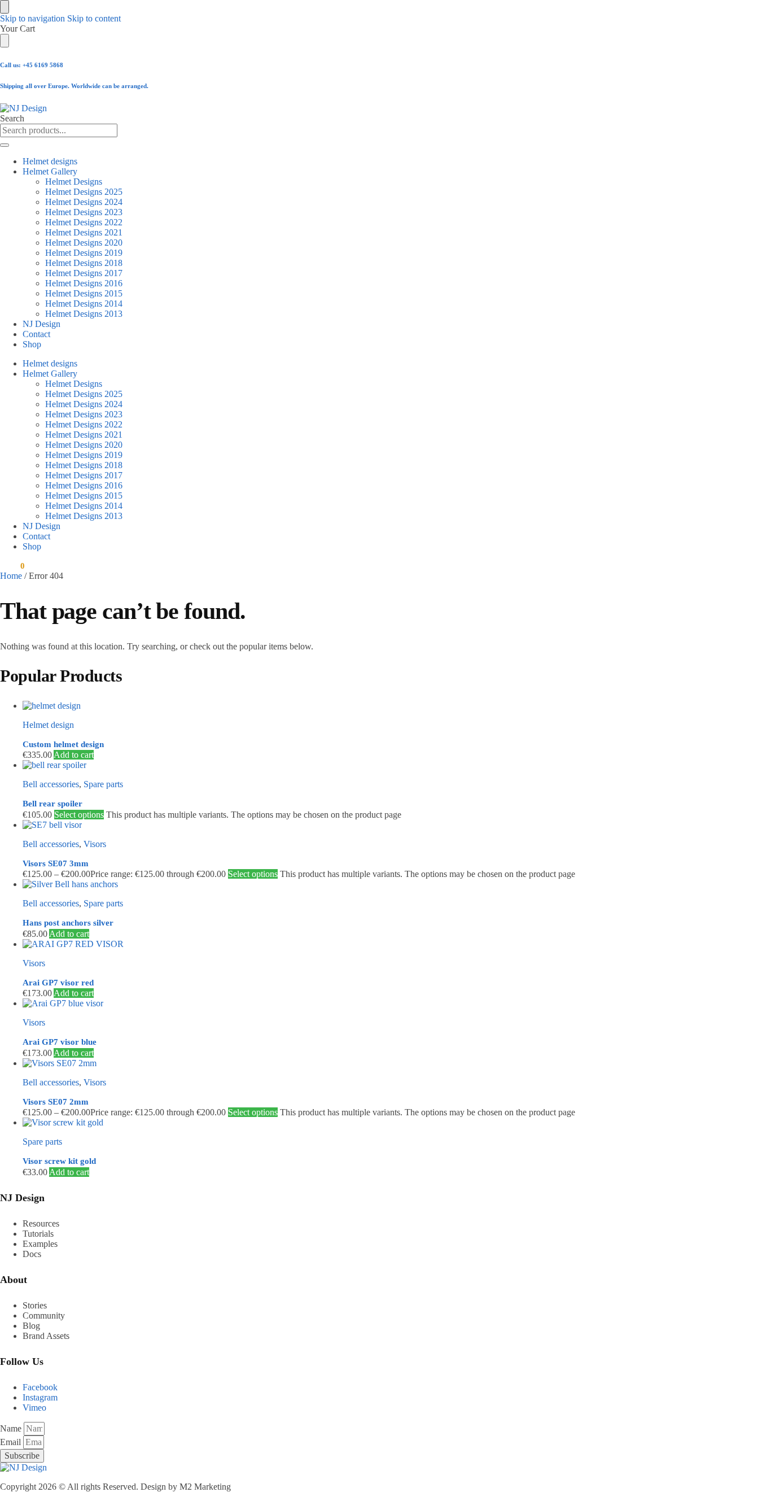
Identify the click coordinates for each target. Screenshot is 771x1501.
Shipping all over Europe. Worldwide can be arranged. (74, 85)
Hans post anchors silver (68, 922)
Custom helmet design (63, 744)
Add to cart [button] (74, 755)
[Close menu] (4, 7)
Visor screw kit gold (59, 1161)
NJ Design (41, 324)
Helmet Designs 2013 (83, 313)
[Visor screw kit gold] (341, 1123)
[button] (12, 565)
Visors (95, 844)
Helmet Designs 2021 (83, 232)
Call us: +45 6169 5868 (31, 65)
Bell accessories (51, 784)
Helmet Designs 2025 (83, 192)
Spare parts (103, 784)
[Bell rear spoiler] (341, 765)
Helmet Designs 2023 (83, 212)
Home (11, 576)
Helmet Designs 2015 (83, 293)
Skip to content (94, 18)
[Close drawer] (4, 40)
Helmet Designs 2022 (83, 222)
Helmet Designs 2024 (83, 202)
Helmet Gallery (50, 171)
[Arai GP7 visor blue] (341, 1003)
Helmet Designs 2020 (83, 242)
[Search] (4, 145)
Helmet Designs (73, 181)
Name (12, 1428)
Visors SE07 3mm (56, 863)
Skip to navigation (32, 18)
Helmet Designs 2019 (83, 253)
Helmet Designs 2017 (83, 273)
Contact (36, 334)
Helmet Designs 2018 (83, 263)
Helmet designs (50, 161)
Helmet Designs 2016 (83, 283)
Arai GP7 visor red (58, 982)
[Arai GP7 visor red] (341, 944)
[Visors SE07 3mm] (341, 825)
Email (11, 1442)
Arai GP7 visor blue (60, 1041)
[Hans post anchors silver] (341, 884)
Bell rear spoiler (52, 803)
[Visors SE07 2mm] (341, 1063)
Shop (32, 344)
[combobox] (58, 130)
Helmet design (48, 725)
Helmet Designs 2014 (83, 303)
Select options (79, 814)
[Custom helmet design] (341, 706)
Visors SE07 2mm (56, 1101)
